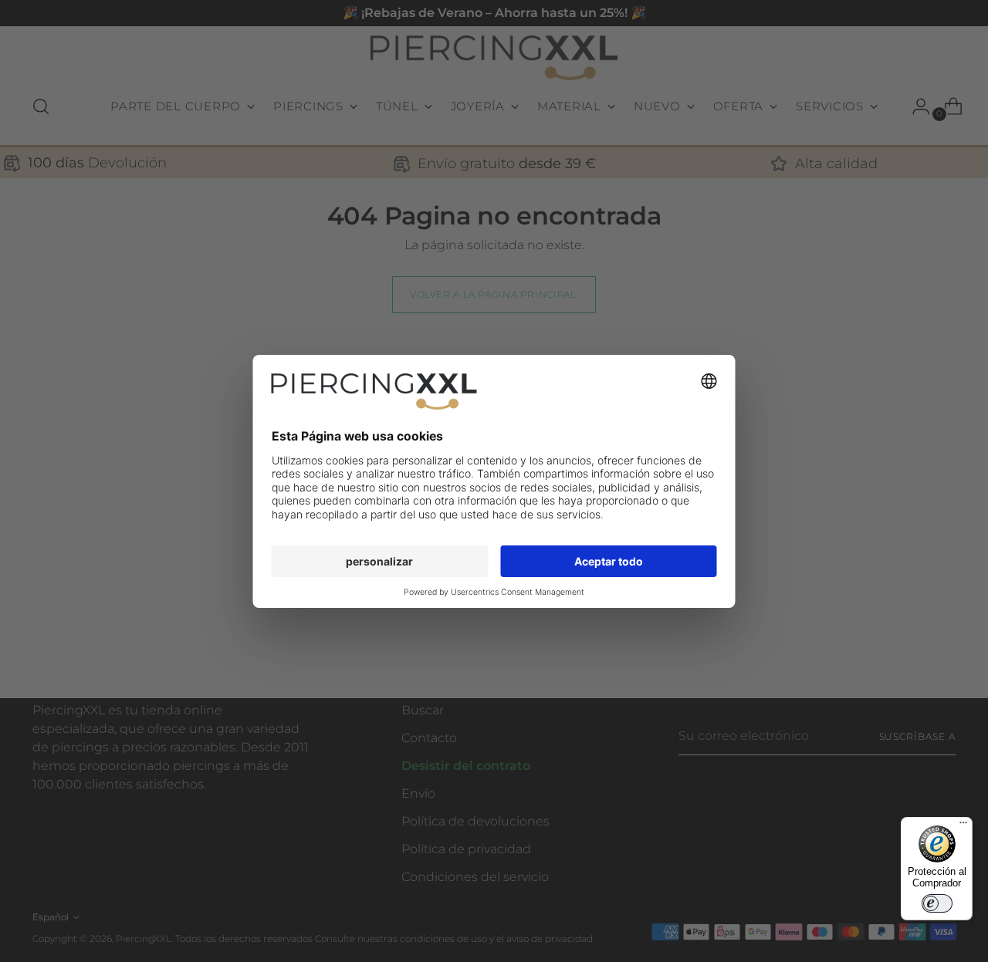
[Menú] (963, 826)
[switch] (937, 903)
